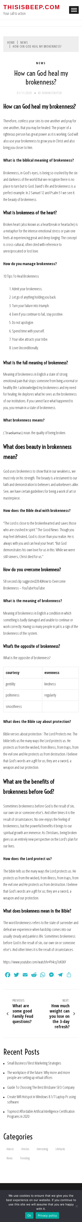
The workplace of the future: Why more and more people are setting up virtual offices (38, 1075)
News (41, 63)
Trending (25, 1158)
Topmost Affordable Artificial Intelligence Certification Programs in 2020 (41, 1114)
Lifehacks (60, 1149)
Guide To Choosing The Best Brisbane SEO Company (41, 1087)
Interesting (42, 1149)
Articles (25, 1149)
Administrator (52, 93)
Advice (10, 1149)
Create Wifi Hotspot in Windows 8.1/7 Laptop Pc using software (41, 1099)
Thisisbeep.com (31, 7)
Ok (29, 1215)
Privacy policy (47, 1215)
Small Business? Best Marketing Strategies (34, 1063)
